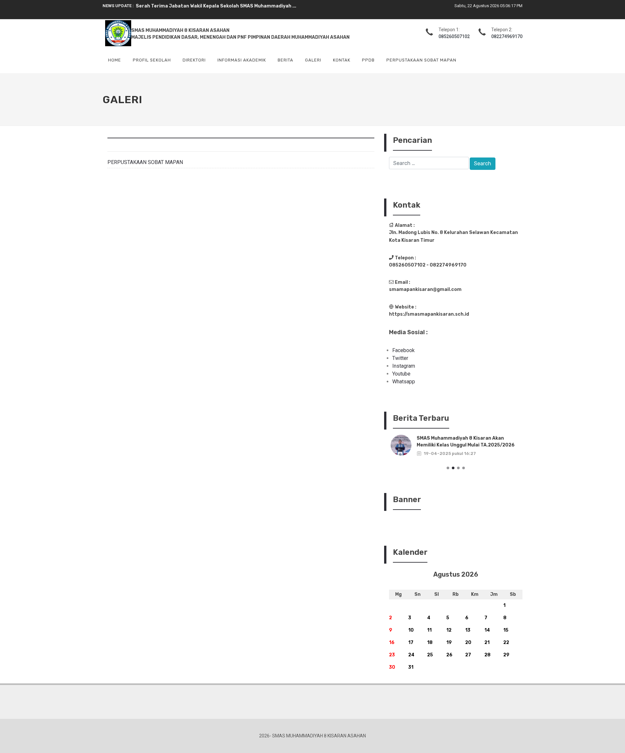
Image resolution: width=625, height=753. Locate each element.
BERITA (285, 60)
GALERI (313, 60)
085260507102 (454, 36)
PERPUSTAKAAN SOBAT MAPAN (421, 60)
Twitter (400, 358)
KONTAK (341, 60)
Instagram (403, 366)
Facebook (403, 350)
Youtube (401, 374)
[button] (448, 468)
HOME (114, 60)
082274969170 (506, 36)
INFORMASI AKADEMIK (241, 60)
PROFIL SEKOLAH (152, 60)
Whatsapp (403, 381)
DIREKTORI (194, 60)
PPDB (368, 60)
